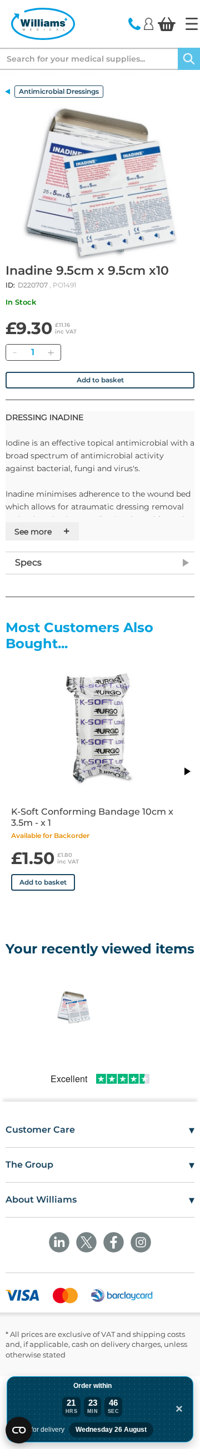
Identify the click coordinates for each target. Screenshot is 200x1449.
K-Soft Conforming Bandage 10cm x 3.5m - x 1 (92, 817)
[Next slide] (186, 771)
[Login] (148, 23)
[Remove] (14, 352)
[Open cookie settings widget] (19, 1430)
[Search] (189, 59)
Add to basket (100, 380)
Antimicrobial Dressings (59, 91)
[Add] (50, 352)
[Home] (191, 24)
